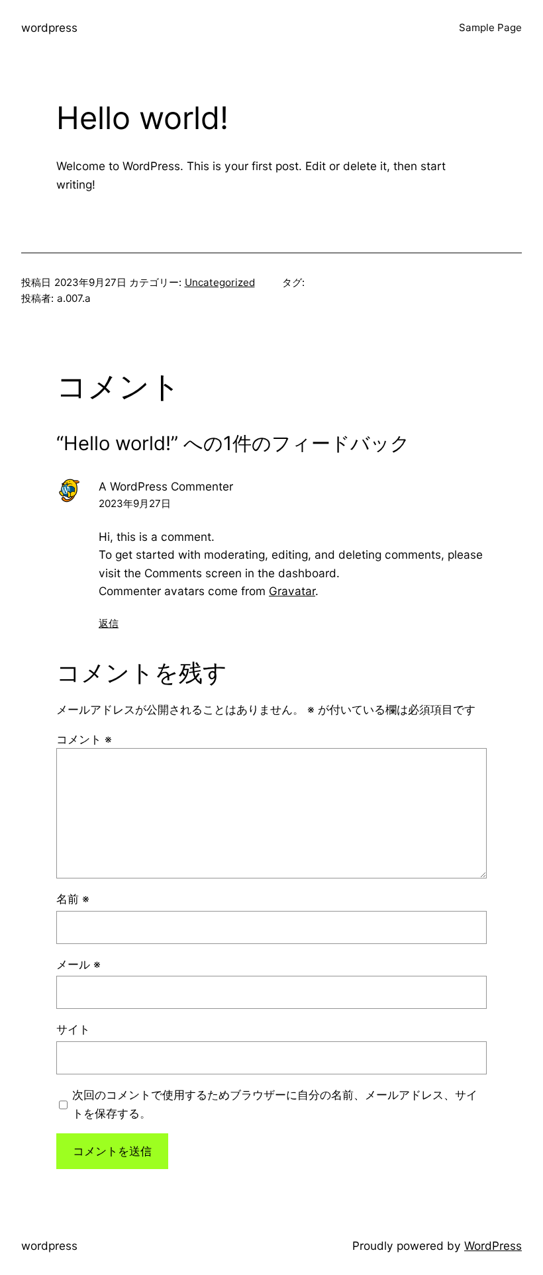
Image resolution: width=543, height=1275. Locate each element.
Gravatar (292, 591)
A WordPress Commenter (166, 486)
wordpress (49, 27)
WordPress (493, 1245)
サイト (73, 1029)
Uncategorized (220, 282)
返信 (109, 623)
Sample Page (490, 27)
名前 (72, 899)
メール (78, 964)
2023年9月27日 (135, 503)
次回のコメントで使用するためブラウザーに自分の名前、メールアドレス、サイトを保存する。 (274, 1103)
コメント (84, 739)
